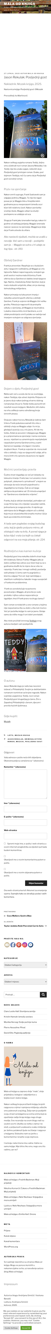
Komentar (15, 767)
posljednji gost (34, 742)
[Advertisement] (25, 40)
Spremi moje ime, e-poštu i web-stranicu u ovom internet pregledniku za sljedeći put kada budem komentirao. (25, 846)
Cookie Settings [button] (11, 1328)
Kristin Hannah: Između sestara (18, 1017)
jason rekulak (16, 739)
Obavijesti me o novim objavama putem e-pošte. (23, 874)
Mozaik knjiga (22, 735)
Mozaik (7, 721)
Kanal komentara (12, 1241)
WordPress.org (11, 1247)
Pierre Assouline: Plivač (15, 1027)
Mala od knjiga (19, 4)
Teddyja (32, 621)
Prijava (7, 1230)
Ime (12, 803)
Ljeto (11, 735)
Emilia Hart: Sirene (27, 1214)
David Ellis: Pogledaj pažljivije (17, 1033)
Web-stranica (10, 830)
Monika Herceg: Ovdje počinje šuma (20, 1022)
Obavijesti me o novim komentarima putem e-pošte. (25, 861)
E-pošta (14, 817)
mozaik (20, 742)
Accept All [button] (26, 1328)
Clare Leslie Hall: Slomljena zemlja (19, 1011)
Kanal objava (10, 1236)
